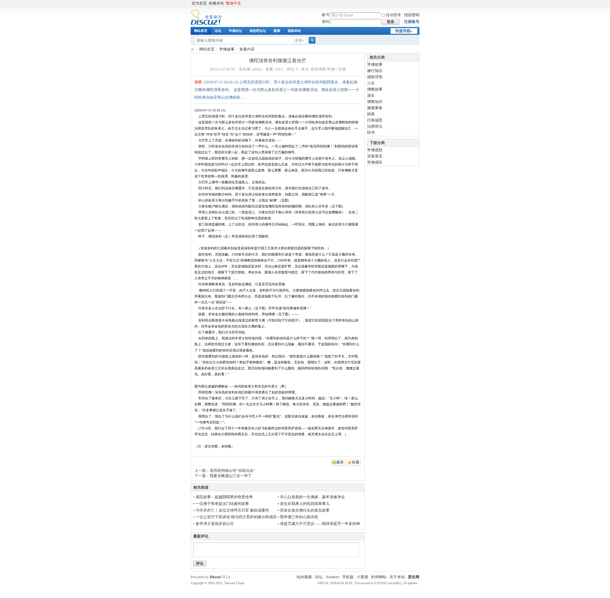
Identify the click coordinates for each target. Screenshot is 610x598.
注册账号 (411, 22)
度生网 (192, 49)
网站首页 (200, 31)
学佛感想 (374, 150)
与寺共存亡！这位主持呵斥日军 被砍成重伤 (232, 510)
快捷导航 (403, 31)
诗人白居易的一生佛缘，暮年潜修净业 (312, 497)
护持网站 (378, 577)
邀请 (340, 462)
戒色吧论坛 (257, 31)
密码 (326, 22)
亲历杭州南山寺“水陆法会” (232, 470)
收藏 (355, 462)
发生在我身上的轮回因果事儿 (305, 504)
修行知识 (374, 71)
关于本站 (397, 577)
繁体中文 (233, 3)
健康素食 (374, 108)
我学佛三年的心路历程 (299, 517)
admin (256, 69)
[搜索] (311, 40)
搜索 (277, 31)
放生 (371, 95)
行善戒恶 (374, 120)
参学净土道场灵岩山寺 (215, 524)
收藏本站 (216, 3)
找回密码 (411, 15)
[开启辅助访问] (418, 3)
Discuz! (216, 577)
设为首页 (199, 3)
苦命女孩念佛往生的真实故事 (305, 510)
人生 (371, 83)
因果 (371, 114)
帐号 (326, 15)
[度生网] (206, 24)
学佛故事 (226, 49)
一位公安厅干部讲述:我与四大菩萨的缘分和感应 (236, 517)
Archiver (332, 577)
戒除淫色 (374, 77)
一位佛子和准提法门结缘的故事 (222, 504)
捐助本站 (294, 31)
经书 (371, 133)
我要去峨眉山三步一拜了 (231, 476)
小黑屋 (362, 577)
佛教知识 (374, 102)
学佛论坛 (235, 31)
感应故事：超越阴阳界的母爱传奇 (224, 497)
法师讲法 (374, 126)
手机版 (348, 577)
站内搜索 (304, 577)
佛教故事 (374, 89)
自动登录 (393, 15)
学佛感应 (374, 162)
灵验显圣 (374, 156)
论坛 (218, 31)
